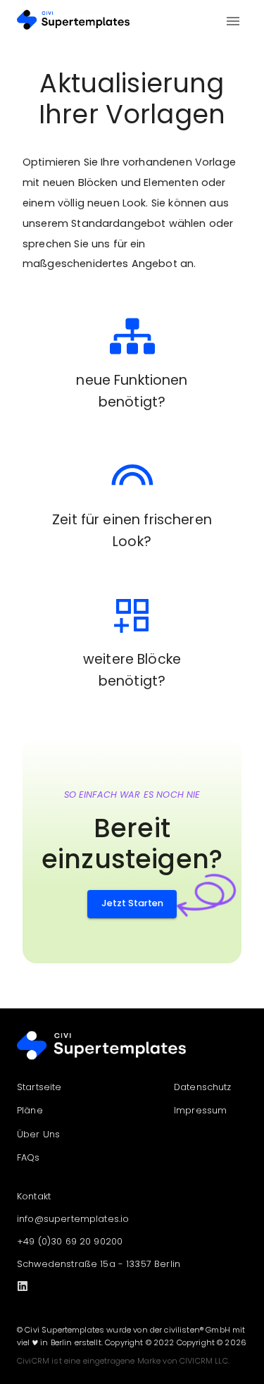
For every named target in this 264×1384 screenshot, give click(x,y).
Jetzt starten (132, 903)
